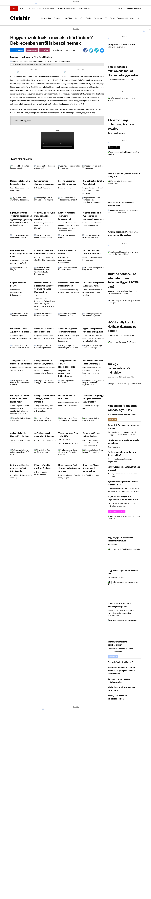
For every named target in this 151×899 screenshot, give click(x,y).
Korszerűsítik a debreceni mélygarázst (44, 182)
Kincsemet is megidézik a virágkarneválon (93, 284)
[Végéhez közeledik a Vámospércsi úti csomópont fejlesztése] (93, 203)
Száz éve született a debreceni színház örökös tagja (19, 468)
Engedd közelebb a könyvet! (67, 252)
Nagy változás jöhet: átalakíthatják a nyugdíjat (124, 468)
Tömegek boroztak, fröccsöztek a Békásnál (21, 362)
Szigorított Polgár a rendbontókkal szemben (123, 426)
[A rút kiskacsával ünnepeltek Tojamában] (45, 423)
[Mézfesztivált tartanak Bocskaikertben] (69, 273)
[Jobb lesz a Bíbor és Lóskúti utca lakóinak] (93, 240)
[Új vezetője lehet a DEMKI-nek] (69, 386)
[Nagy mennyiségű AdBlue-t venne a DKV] (124, 557)
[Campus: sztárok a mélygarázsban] (93, 423)
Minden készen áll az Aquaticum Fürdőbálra (20, 330)
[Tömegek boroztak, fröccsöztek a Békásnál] (21, 351)
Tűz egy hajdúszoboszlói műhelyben (119, 368)
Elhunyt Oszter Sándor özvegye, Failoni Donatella (44, 399)
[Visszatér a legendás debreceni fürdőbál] (69, 319)
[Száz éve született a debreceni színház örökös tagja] (21, 455)
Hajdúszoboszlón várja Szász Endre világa (92, 362)
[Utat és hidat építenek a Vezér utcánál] (93, 171)
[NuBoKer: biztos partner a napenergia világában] (124, 590)
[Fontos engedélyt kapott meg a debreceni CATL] (21, 240)
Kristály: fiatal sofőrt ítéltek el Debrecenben (44, 252)
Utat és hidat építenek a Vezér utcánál (93, 182)
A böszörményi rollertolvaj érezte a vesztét (121, 124)
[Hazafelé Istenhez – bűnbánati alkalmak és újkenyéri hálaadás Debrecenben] (45, 273)
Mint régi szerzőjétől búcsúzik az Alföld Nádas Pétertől (19, 399)
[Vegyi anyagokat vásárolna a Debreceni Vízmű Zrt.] (124, 524)
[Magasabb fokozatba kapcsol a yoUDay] (21, 171)
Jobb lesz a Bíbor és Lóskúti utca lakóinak (92, 252)
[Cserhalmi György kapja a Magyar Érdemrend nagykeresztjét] (93, 386)
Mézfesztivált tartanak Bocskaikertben (68, 284)
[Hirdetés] (75, 3)
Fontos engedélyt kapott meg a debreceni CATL (21, 253)
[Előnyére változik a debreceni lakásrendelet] (69, 203)
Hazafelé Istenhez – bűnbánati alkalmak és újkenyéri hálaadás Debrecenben (44, 287)
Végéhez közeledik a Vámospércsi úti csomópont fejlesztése (93, 216)
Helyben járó (46, 18)
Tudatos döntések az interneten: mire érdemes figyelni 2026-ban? (123, 280)
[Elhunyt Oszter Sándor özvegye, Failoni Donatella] (45, 386)
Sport (112, 18)
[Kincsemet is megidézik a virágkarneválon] (93, 273)
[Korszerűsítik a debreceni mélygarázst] (45, 171)
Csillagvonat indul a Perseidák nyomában (44, 362)
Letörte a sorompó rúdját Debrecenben (67, 182)
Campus (57, 18)
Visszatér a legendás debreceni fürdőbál (67, 330)
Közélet (88, 18)
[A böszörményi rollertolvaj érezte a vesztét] (124, 106)
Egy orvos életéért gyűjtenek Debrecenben (21, 214)
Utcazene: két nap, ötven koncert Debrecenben (90, 468)
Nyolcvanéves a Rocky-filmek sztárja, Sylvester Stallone (69, 468)
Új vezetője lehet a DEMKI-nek (66, 397)
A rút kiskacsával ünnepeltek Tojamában (44, 434)
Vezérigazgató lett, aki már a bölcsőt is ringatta (44, 216)
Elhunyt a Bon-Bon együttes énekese (42, 466)
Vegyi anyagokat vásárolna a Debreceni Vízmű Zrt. (120, 539)
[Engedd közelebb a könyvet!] (69, 240)
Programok (98, 18)
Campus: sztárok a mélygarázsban (90, 434)
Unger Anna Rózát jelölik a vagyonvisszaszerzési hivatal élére (123, 498)
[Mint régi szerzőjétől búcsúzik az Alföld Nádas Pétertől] (21, 386)
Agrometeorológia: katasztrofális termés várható (123, 483)
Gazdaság (79, 18)
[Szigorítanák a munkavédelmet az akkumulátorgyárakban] (124, 53)
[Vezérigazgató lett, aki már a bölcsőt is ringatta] (45, 203)
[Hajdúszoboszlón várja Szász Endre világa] (93, 351)
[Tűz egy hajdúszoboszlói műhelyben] (124, 350)
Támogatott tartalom (125, 18)
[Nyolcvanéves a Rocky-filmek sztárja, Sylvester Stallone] (69, 455)
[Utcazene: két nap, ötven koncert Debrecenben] (93, 455)
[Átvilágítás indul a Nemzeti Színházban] (21, 423)
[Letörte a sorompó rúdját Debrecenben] (69, 171)
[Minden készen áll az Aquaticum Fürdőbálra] (21, 319)
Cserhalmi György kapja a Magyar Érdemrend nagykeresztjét (93, 399)
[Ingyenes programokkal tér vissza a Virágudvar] (93, 319)
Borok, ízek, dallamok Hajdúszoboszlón (44, 330)
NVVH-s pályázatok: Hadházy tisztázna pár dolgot (123, 326)
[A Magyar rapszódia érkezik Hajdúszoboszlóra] (69, 351)
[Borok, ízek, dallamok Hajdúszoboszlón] (45, 319)
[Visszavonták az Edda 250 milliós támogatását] (69, 423)
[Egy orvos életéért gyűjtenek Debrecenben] (21, 203)
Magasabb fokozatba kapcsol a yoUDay (20, 182)
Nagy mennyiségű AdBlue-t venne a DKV (123, 572)
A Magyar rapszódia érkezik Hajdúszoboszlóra (67, 364)
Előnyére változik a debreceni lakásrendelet (66, 216)
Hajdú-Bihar (67, 18)
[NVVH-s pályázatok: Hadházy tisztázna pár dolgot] (124, 309)
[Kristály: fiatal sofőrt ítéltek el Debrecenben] (45, 240)
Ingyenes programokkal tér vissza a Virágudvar (93, 330)
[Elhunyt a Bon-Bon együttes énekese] (45, 455)
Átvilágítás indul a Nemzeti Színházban (19, 434)
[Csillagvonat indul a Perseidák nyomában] (45, 351)
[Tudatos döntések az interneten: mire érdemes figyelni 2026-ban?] (124, 260)
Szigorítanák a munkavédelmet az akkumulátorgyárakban (123, 71)
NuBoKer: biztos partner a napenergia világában (119, 605)
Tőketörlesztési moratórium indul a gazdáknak (123, 441)
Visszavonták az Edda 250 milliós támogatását (68, 436)
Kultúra (44, 50)
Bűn (106, 18)
